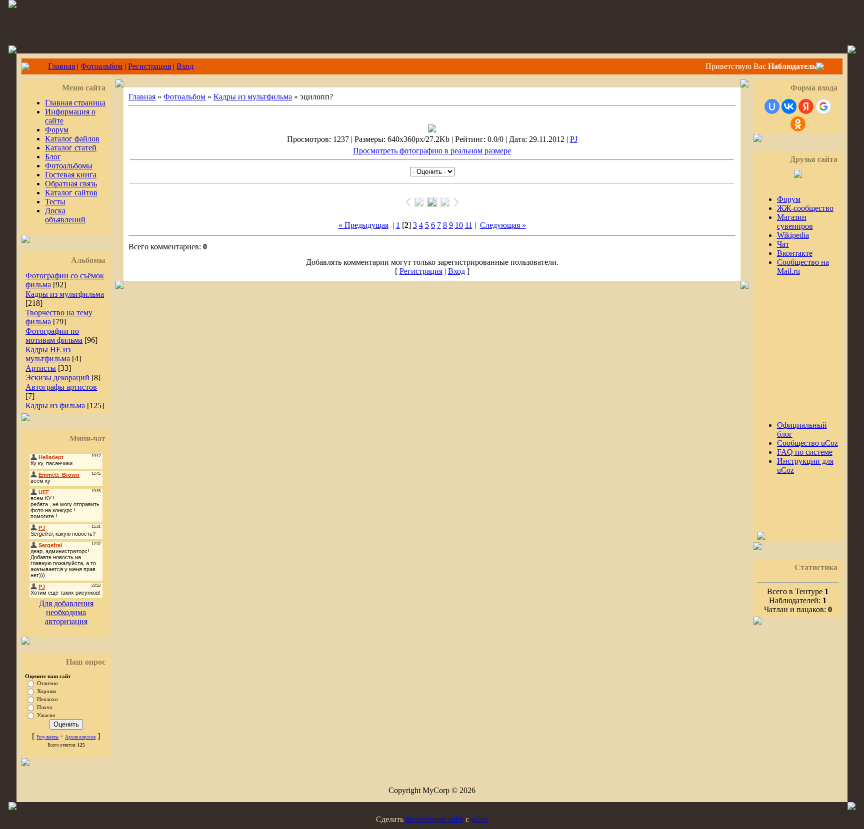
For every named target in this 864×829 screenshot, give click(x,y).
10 (459, 225)
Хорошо (46, 691)
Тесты (55, 201)
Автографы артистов (61, 387)
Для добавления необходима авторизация (66, 612)
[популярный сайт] (761, 537)
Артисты (41, 368)
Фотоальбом (101, 66)
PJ (574, 139)
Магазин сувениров (795, 221)
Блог (53, 156)
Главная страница (75, 102)
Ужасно (46, 715)
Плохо (44, 707)
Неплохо (47, 699)
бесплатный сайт (435, 819)
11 (468, 225)
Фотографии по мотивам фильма (54, 335)
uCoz (479, 819)
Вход (185, 66)
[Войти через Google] (824, 106)
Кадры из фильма (55, 405)
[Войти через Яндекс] (806, 106)
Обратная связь (71, 183)
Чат (783, 244)
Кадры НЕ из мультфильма (48, 354)
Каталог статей (70, 147)
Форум (56, 129)
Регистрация (149, 66)
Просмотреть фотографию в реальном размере (432, 150)
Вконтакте (794, 253)
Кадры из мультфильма (65, 294)
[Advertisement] (787, 344)
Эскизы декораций (58, 377)
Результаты (47, 737)
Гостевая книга (70, 174)
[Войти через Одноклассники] (798, 123)
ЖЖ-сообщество (805, 208)
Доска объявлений (65, 215)
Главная (61, 66)
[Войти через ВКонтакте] (789, 106)
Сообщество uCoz (807, 443)
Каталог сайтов (71, 192)
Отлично (47, 683)
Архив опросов (80, 737)
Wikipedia (793, 235)
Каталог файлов (72, 138)
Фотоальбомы (68, 165)
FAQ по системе (804, 452)
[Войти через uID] (772, 106)
